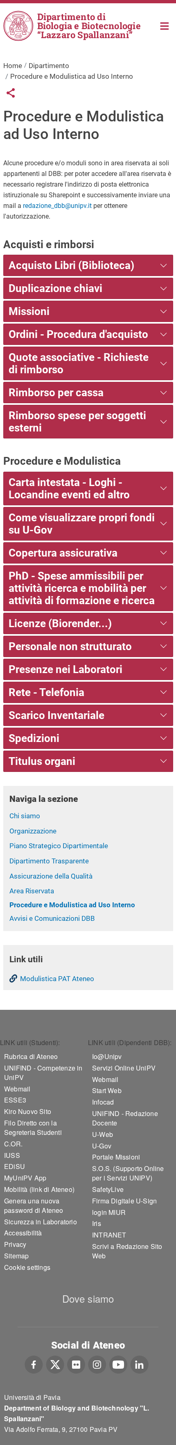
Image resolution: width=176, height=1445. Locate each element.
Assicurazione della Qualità (51, 876)
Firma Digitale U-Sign (124, 1200)
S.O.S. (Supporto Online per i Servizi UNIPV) (128, 1173)
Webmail (17, 1088)
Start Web (107, 1090)
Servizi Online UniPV (124, 1068)
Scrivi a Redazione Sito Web (127, 1251)
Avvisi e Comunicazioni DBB (52, 918)
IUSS (12, 1155)
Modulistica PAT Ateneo (57, 979)
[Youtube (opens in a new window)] (118, 1363)
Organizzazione (32, 831)
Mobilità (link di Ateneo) (39, 1189)
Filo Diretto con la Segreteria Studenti (33, 1127)
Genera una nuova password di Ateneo (33, 1205)
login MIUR (109, 1212)
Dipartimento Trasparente (49, 861)
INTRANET (109, 1235)
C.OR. (13, 1143)
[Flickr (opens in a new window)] (76, 1363)
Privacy (15, 1244)
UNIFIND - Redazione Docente (125, 1118)
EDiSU (14, 1166)
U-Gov (101, 1146)
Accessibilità (23, 1232)
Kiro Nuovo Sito (27, 1111)
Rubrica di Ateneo (31, 1056)
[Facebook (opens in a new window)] (34, 1363)
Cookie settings (27, 1267)
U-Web (102, 1134)
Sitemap (16, 1255)
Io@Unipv (107, 1056)
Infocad (103, 1102)
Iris (96, 1223)
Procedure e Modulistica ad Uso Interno (72, 905)
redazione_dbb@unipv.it (57, 206)
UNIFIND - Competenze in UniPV (43, 1072)
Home (165, 25)
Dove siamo (88, 1298)
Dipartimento (49, 66)
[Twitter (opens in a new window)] (55, 1363)
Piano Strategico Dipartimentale (58, 846)
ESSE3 (15, 1100)
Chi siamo (24, 816)
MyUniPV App (25, 1177)
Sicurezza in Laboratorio (40, 1221)
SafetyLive (108, 1189)
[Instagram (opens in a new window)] (97, 1363)
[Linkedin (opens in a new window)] (139, 1363)
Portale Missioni (116, 1157)
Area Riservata (31, 891)
